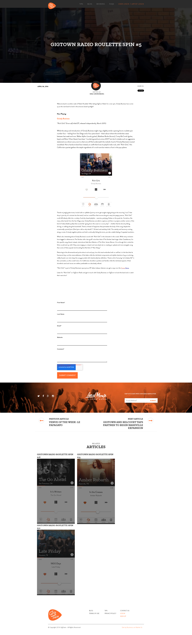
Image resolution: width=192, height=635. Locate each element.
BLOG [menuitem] (90, 4)
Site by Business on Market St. (132, 627)
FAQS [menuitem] (111, 4)
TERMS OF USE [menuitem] (94, 613)
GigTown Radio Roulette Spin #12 (55, 527)
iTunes (123, 268)
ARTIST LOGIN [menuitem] (138, 4)
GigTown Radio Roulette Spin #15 (95, 456)
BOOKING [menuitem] (101, 4)
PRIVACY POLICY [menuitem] (110, 613)
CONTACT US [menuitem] (124, 611)
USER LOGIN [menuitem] (123, 4)
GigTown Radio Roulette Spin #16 (55, 456)
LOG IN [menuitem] (122, 613)
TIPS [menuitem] (81, 4)
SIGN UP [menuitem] (123, 616)
